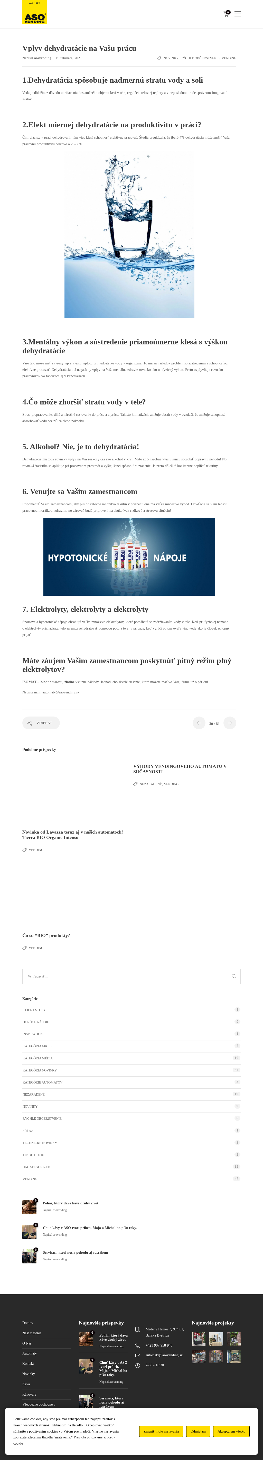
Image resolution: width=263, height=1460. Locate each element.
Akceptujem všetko (231, 1431)
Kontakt (28, 1364)
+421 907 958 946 (159, 1345)
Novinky (171, 58)
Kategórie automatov (42, 1082)
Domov (27, 1323)
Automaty (29, 1353)
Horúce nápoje (36, 1022)
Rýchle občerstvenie (200, 58)
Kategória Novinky (40, 1070)
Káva (26, 1384)
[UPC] (234, 1356)
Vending (229, 58)
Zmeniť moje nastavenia (161, 1431)
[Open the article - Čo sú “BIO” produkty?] (48, 896)
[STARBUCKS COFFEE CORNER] (216, 1339)
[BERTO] (216, 1356)
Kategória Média (38, 1058)
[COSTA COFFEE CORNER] (198, 1339)
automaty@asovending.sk (164, 1355)
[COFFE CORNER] (234, 1339)
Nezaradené (151, 784)
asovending (43, 58)
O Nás (26, 1343)
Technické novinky (40, 1143)
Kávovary (29, 1394)
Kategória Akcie (37, 1046)
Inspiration (33, 1034)
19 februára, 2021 (69, 58)
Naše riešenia (31, 1333)
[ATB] (198, 1356)
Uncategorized (36, 1167)
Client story (34, 1010)
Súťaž (28, 1131)
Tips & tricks (34, 1155)
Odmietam (198, 1431)
